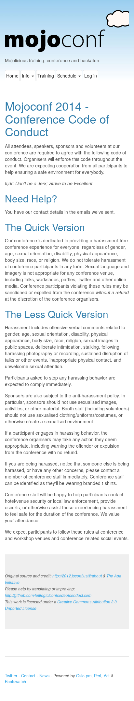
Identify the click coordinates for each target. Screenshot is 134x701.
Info (26, 75)
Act (107, 676)
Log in (90, 75)
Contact (28, 676)
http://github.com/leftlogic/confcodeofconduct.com (48, 595)
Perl (97, 676)
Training (45, 75)
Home (12, 75)
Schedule (67, 75)
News (44, 676)
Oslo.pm (83, 676)
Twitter (11, 676)
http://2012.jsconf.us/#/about (77, 575)
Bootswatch (15, 681)
